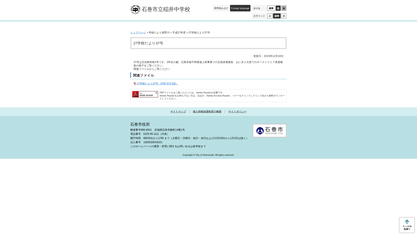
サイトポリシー (237, 111)
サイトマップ (178, 111)
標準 (271, 8)
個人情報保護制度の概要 (207, 111)
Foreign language (240, 8)
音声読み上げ (221, 8)
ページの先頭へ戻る (407, 225)
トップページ (138, 32)
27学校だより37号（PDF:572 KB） (157, 83)
